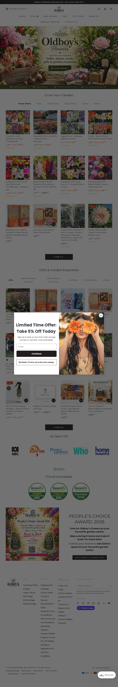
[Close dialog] (101, 315)
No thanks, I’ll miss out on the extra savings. (36, 362)
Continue (37, 353)
